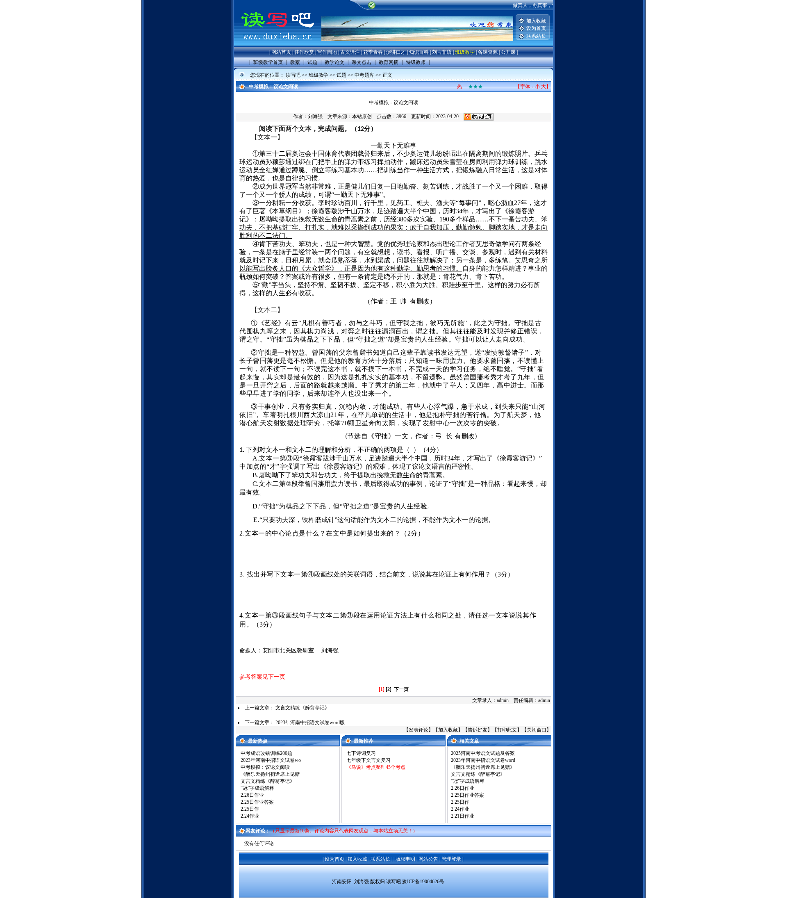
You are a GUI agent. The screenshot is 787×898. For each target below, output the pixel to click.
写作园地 (327, 52)
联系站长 (536, 36)
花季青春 (373, 52)
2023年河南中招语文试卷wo (271, 760)
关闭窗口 (536, 730)
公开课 (508, 52)
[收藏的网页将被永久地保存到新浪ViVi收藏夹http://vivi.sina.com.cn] (479, 116)
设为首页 (536, 28)
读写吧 (293, 75)
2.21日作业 (462, 816)
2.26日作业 (252, 795)
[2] (388, 689)
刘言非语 (442, 52)
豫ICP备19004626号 (423, 881)
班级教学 (465, 52)
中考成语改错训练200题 (266, 753)
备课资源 (488, 52)
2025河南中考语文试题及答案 (483, 753)
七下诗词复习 (361, 753)
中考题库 (364, 75)
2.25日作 (250, 809)
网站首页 (281, 52)
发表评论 (418, 730)
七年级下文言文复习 (368, 760)
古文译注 (350, 52)
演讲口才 (396, 52)
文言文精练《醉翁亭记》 (302, 708)
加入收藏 (536, 21)
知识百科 (419, 52)
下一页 (401, 689)
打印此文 (507, 730)
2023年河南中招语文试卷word (483, 760)
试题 (341, 75)
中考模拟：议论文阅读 (265, 767)
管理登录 (451, 859)
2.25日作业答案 (257, 802)
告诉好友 (477, 730)
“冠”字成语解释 (257, 788)
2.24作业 (250, 816)
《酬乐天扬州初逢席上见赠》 (483, 767)
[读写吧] (277, 45)
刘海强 (315, 116)
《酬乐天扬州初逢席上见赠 (270, 774)
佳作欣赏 (304, 52)
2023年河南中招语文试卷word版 (310, 722)
